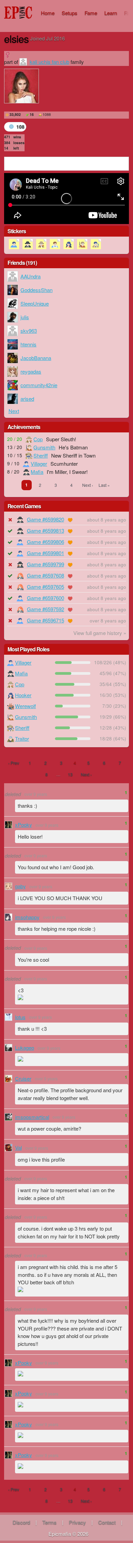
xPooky (23, 824)
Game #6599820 (45, 519)
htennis (28, 344)
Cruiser (23, 1078)
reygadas (30, 371)
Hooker (23, 695)
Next (14, 410)
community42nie (38, 385)
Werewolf (25, 705)
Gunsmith (44, 447)
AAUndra (30, 276)
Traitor (22, 738)
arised (27, 398)
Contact (107, 1522)
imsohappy (27, 917)
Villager (39, 463)
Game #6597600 (45, 597)
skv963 (28, 330)
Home (48, 12)
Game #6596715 (45, 620)
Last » (104, 485)
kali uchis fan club (49, 61)
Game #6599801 (45, 552)
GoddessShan (36, 289)
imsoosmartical (32, 1116)
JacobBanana (35, 357)
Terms (49, 1522)
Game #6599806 (45, 541)
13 (70, 774)
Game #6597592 (45, 609)
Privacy (77, 1522)
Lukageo (24, 1047)
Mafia (37, 471)
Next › (87, 485)
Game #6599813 (45, 530)
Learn (110, 12)
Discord (21, 1522)
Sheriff (40, 455)
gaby (20, 886)
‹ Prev (13, 763)
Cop (38, 439)
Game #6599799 (45, 564)
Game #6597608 (45, 575)
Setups (69, 12)
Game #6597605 (45, 586)
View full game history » (99, 632)
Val (18, 1147)
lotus (20, 1017)
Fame (91, 12)
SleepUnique (34, 303)
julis (24, 317)
